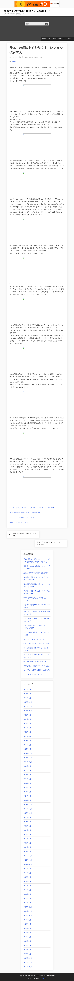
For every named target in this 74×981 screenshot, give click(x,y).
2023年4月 (27, 839)
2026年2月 (27, 694)
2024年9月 (27, 766)
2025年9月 (27, 715)
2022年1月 (27, 903)
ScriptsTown (43, 978)
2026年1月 (27, 698)
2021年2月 (27, 950)
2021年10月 (28, 915)
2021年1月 (27, 954)
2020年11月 (28, 962)
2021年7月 (27, 928)
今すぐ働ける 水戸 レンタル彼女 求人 (36, 643)
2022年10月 (28, 864)
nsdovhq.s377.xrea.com (35, 57)
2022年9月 (27, 868)
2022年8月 (27, 873)
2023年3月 (27, 843)
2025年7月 (27, 723)
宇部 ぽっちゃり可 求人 (19, 522)
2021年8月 (27, 924)
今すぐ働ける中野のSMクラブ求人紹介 (37, 670)
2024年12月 (28, 753)
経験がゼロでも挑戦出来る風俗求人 (36, 573)
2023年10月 (28, 813)
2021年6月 (27, 932)
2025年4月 (27, 736)
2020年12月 (28, 958)
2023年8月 (27, 821)
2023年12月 (28, 804)
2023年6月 (27, 830)
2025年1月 (27, 749)
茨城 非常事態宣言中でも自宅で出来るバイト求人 (27, 512)
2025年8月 (27, 719)
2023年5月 (27, 834)
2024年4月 (27, 787)
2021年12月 (28, 907)
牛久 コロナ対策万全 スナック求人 (23, 517)
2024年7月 (27, 775)
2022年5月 (27, 886)
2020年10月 (28, 967)
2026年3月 (27, 689)
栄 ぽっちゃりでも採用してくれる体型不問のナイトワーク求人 (32, 508)
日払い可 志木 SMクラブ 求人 (34, 674)
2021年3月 (27, 945)
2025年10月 (28, 711)
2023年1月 (27, 851)
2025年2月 (27, 745)
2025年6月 (27, 728)
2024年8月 (27, 770)
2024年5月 (27, 783)
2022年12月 (28, 856)
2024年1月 (27, 800)
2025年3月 (27, 740)
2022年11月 (28, 860)
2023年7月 (27, 826)
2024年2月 (27, 796)
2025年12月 (28, 702)
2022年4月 (27, 890)
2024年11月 (28, 758)
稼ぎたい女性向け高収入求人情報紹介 (27, 11)
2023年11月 (28, 809)
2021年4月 (27, 941)
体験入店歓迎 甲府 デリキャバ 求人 (36, 661)
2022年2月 (27, 898)
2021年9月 (27, 920)
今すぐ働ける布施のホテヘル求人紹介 (37, 666)
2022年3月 (27, 894)
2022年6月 (27, 881)
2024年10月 (28, 762)
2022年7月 (27, 877)
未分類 (14, 61)
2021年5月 (27, 937)
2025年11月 (28, 706)
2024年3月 (27, 792)
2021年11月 (28, 911)
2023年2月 (27, 847)
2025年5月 (27, 732)
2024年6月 (27, 779)
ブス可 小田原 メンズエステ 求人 (35, 639)
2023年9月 (27, 817)
